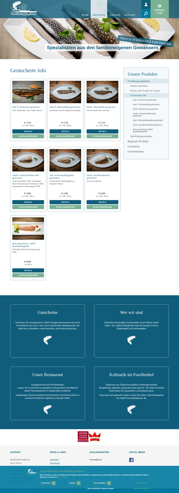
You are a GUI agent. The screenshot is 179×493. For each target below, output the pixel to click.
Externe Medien (100, 483)
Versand (114, 15)
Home (85, 15)
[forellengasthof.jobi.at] (131, 459)
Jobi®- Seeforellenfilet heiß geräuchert (25, 176)
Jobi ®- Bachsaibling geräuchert (65, 107)
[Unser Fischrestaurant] (47, 410)
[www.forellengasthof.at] (94, 436)
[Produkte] (83, 436)
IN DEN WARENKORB (28, 136)
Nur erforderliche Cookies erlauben (101, 488)
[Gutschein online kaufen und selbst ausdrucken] (47, 340)
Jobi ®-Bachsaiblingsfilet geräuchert (62, 176)
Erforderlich (45, 483)
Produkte (99, 15)
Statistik (72, 483)
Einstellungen (142, 483)
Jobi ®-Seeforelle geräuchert (26, 107)
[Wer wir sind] (131, 340)
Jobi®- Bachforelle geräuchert (101, 107)
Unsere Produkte (142, 74)
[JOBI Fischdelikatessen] (131, 410)
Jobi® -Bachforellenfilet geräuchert (98, 176)
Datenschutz (62, 477)
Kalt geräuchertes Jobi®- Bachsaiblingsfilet (24, 244)
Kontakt (129, 15)
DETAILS (28, 131)
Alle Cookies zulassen (141, 488)
